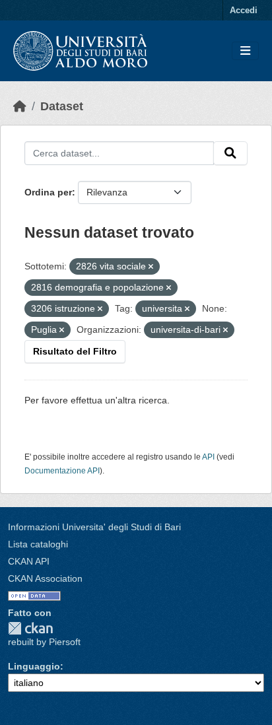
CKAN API (29, 561)
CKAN (30, 628)
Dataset (61, 106)
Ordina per (48, 192)
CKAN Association (45, 578)
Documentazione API (62, 470)
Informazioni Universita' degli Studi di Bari (94, 527)
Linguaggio (34, 666)
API (208, 457)
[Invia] (230, 153)
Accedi (243, 10)
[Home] (19, 106)
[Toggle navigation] (245, 51)
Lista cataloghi (38, 544)
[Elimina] (151, 267)
